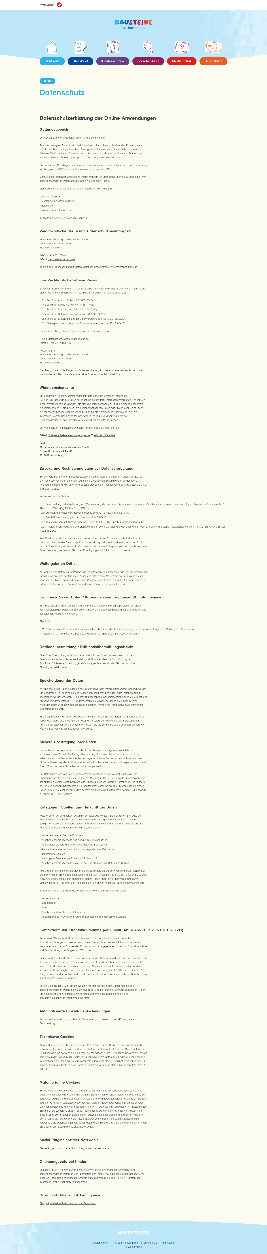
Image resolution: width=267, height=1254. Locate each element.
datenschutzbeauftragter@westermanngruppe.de (110, 267)
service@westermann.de (61, 259)
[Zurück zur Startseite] (133, 24)
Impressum (168, 1243)
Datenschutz (150, 1243)
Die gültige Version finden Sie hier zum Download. (68, 1203)
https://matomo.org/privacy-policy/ (75, 1127)
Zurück (47, 81)
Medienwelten (100, 1243)
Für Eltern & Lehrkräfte (126, 1243)
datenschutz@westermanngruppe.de (68, 339)
